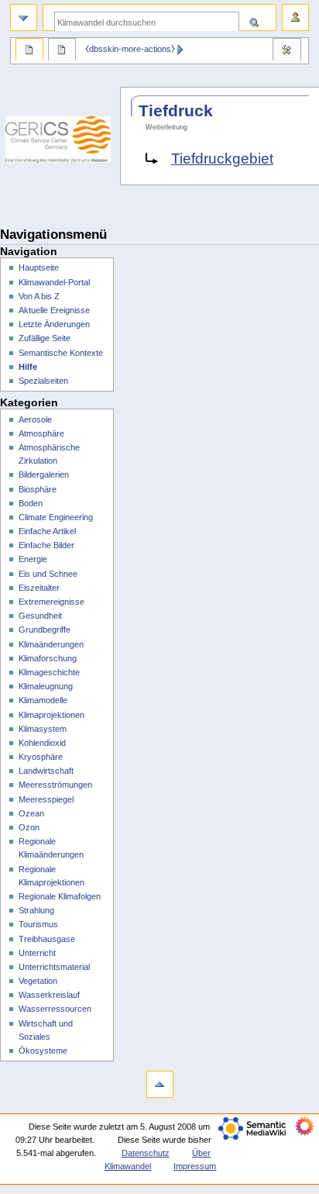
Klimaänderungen (51, 644)
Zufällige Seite (44, 338)
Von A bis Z (39, 296)
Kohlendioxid (42, 742)
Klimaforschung (48, 658)
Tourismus (38, 924)
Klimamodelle (43, 700)
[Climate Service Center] (60, 139)
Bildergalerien (44, 474)
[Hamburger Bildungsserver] (60, 201)
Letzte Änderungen (54, 324)
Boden (31, 503)
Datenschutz (146, 1153)
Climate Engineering (56, 517)
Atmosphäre (41, 433)
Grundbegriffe (44, 629)
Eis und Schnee (48, 573)
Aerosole (35, 419)
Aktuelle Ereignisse (54, 310)
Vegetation (38, 980)
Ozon (29, 827)
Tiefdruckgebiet (222, 158)
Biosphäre (38, 489)
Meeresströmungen (55, 784)
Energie (33, 559)
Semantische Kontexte (61, 352)
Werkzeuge (286, 51)
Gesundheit (40, 615)
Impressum (194, 1166)
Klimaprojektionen (51, 715)
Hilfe (28, 366)
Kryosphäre (41, 756)
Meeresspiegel (46, 799)
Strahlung (36, 910)
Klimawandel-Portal (54, 282)
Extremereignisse (51, 601)
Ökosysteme (43, 1050)
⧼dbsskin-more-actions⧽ (130, 48)
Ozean (31, 813)
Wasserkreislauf (49, 994)
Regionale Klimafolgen (60, 896)
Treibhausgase (47, 939)
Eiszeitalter (39, 587)
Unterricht (37, 953)
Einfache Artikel (47, 531)
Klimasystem (43, 728)
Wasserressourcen (55, 1008)
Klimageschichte (49, 672)
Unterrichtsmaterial (54, 966)
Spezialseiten (43, 380)
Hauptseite (39, 267)
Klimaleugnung (46, 686)
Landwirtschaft (46, 770)
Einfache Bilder (46, 545)
